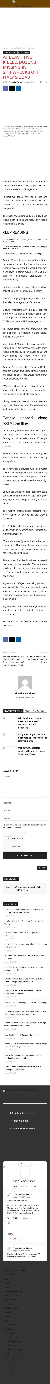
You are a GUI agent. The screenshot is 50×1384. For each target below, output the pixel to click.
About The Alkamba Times (14, 1270)
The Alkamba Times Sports (14, 1350)
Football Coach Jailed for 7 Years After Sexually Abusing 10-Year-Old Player (22, 1068)
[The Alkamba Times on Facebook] (25, 1173)
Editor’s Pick (9, 1320)
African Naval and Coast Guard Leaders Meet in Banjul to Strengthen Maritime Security (25, 1024)
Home (5, 48)
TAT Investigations (11, 1345)
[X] (12, 88)
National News (10, 1300)
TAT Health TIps (10, 1337)
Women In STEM (10, 1366)
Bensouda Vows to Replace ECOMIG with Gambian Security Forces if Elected (23, 968)
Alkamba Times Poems (13, 1308)
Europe (31, 48)
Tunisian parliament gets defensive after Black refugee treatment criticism (25, 247)
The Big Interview (11, 1354)
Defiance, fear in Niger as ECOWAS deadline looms (37, 659)
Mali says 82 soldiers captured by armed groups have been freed (32, 751)
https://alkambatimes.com (25, 697)
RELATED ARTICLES (13, 711)
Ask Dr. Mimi (9, 1275)
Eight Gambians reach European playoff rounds (22, 1035)
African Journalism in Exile (27, 887)
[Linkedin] (18, 88)
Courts (7, 1312)
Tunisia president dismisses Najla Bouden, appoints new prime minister (25, 240)
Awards (7, 1279)
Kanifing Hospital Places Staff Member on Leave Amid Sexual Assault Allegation (24, 991)
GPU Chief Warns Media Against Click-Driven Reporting (25, 1003)
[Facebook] (5, 88)
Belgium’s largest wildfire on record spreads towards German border (32, 737)
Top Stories (8, 1304)
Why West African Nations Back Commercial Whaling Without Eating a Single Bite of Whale (24, 980)
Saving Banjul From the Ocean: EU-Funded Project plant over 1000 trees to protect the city (13, 660)
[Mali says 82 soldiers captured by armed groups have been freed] (10, 751)
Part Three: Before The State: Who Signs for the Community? (22, 934)
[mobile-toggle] (4, 4)
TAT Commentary (11, 1325)
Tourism (7, 1362)
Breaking (7, 1283)
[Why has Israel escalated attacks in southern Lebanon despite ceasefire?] (10, 721)
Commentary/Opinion (13, 1291)
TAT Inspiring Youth (12, 1341)
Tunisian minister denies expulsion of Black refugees (23, 254)
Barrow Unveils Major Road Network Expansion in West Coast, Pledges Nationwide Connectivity (25, 1012)
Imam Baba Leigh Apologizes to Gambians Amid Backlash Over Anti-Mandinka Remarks (22, 1056)
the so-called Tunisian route (32, 564)
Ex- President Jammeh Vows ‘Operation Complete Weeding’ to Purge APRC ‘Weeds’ (23, 911)
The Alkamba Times (13, 82)
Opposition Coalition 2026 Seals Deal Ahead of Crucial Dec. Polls (25, 957)
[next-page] (9, 761)
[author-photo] (25, 689)
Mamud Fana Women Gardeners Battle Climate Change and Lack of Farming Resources (25, 1045)
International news (18, 48)
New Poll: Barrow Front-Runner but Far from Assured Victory (24, 922)
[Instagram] (19, 1151)
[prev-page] (4, 761)
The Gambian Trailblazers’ (14, 1358)
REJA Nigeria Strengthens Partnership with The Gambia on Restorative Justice (25, 945)
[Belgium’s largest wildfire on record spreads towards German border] (10, 738)
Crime (6, 1316)
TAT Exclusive (9, 1333)
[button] (46, 4)
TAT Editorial (9, 1329)
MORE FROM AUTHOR (34, 711)
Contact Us (8, 1287)
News (27, 52)
